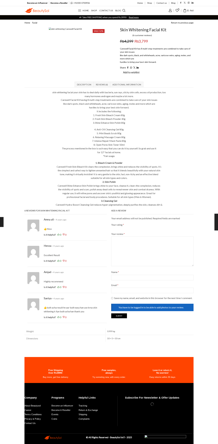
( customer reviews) (142, 35)
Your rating (117, 224)
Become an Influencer (37, 3)
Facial (34, 22)
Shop (149, 3)
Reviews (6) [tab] (102, 84)
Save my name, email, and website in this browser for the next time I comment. (153, 298)
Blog (173, 3)
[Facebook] (181, 3)
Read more (134, 17)
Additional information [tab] (126, 84)
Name (115, 272)
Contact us (161, 3)
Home (140, 3)
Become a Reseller (59, 3)
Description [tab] (84, 84)
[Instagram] (189, 3)
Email (114, 285)
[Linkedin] (193, 3)
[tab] (84, 84)
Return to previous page (182, 22)
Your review (118, 233)
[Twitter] (185, 3)
